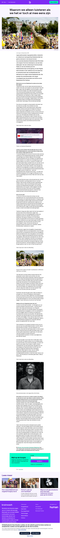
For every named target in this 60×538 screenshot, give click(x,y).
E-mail (32, 455)
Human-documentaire (28, 447)
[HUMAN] (54, 507)
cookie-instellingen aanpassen (26, 136)
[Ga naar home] (30, 2)
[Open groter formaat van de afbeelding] (30, 258)
